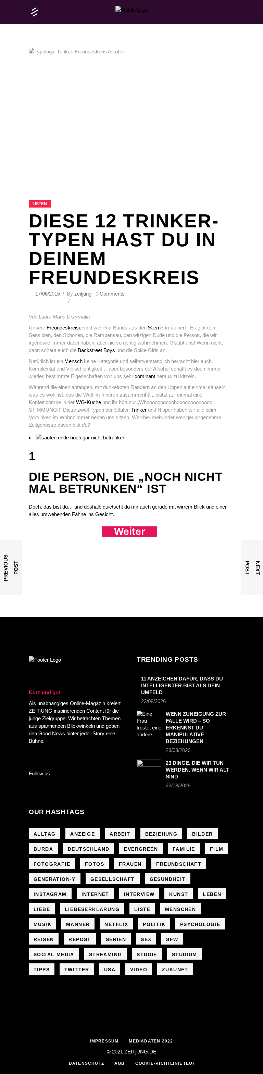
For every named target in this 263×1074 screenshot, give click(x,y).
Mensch (73, 361)
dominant (145, 376)
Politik (154, 924)
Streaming (105, 954)
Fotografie (52, 864)
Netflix (116, 924)
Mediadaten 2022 (151, 1041)
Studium (184, 954)
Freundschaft (178, 864)
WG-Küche (88, 402)
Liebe (42, 909)
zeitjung (82, 294)
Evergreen (141, 849)
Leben (212, 894)
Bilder (202, 834)
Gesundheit (168, 879)
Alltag (44, 834)
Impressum (104, 1041)
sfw (172, 939)
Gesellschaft (112, 879)
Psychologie (200, 924)
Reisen (44, 939)
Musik (42, 924)
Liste (142, 909)
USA (109, 969)
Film (217, 849)
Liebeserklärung (92, 909)
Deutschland (88, 849)
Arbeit (120, 834)
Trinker (139, 410)
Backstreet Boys (96, 350)
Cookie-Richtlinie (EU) (164, 1063)
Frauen (130, 864)
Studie (147, 954)
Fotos (94, 864)
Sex (146, 939)
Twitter (76, 969)
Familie (184, 849)
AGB (119, 1063)
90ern (154, 327)
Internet (95, 894)
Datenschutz (86, 1063)
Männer (78, 924)
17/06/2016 (48, 294)
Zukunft (175, 969)
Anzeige (82, 834)
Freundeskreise (64, 327)
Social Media (54, 954)
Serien (116, 939)
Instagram (50, 894)
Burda (43, 849)
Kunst (178, 894)
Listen (40, 203)
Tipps (42, 969)
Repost (79, 939)
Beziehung (161, 834)
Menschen (180, 909)
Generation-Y (55, 879)
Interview (139, 894)
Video (138, 969)
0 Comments (110, 294)
